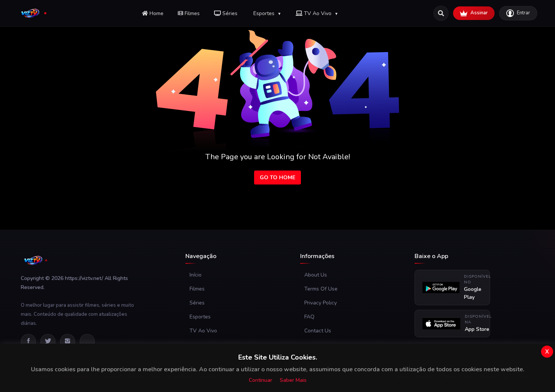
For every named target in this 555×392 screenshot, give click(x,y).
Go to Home (277, 177)
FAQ (309, 316)
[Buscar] (441, 13)
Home (155, 13)
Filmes (191, 13)
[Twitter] (47, 341)
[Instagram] (67, 341)
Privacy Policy (320, 302)
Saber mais (293, 380)
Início (196, 274)
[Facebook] (28, 341)
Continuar (260, 380)
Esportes (200, 316)
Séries (229, 13)
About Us (315, 274)
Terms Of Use (321, 288)
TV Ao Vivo (203, 330)
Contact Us (317, 330)
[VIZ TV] (32, 13)
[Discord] (87, 341)
